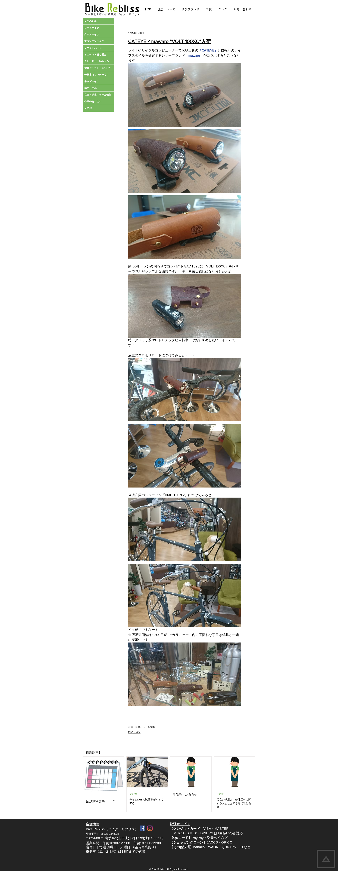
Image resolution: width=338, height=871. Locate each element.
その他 (133, 793)
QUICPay (229, 847)
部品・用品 (134, 732)
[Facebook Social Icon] (142, 828)
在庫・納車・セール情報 (141, 727)
